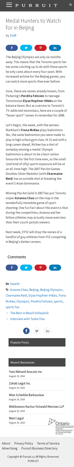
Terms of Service (48, 443)
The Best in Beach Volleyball (29, 313)
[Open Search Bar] (70, 5)
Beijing (34, 290)
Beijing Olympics (51, 290)
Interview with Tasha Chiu (27, 319)
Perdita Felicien (41, 301)
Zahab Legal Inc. (20, 383)
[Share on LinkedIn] (55, 48)
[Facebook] (26, 331)
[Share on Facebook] (12, 48)
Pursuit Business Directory (39, 448)
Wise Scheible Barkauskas (26, 395)
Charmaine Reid (16, 295)
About (6, 443)
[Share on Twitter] (26, 48)
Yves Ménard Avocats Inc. (26, 372)
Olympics (23, 301)
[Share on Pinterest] (41, 48)
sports (58, 301)
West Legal (16, 418)
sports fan (12, 307)
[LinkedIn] (47, 330)
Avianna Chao (19, 290)
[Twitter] (36, 330)
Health (15, 284)
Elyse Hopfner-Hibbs (42, 295)
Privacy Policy (23, 443)
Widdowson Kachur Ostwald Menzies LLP (36, 406)
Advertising (9, 448)
